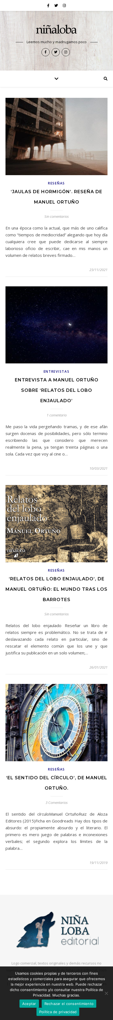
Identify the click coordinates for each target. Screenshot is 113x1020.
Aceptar (29, 1003)
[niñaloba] (56, 30)
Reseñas (56, 183)
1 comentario (57, 415)
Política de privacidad (58, 1012)
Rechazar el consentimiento (69, 1003)
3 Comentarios (57, 802)
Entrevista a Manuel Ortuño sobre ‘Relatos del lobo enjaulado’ (56, 390)
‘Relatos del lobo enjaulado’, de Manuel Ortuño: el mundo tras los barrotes (56, 589)
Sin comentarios (56, 216)
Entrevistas (57, 371)
